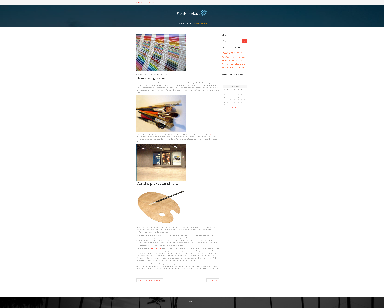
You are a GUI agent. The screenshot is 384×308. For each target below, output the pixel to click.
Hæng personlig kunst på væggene (233, 60)
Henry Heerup (156, 248)
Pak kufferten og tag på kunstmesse (233, 57)
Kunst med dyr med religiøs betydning (150, 280)
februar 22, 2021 (143, 74)
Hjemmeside (181, 24)
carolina (156, 74)
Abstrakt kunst (212, 280)
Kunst (189, 24)
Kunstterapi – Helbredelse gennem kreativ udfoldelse (232, 52)
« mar (234, 107)
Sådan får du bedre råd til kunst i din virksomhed (233, 68)
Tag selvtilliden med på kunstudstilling (234, 64)
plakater (212, 134)
